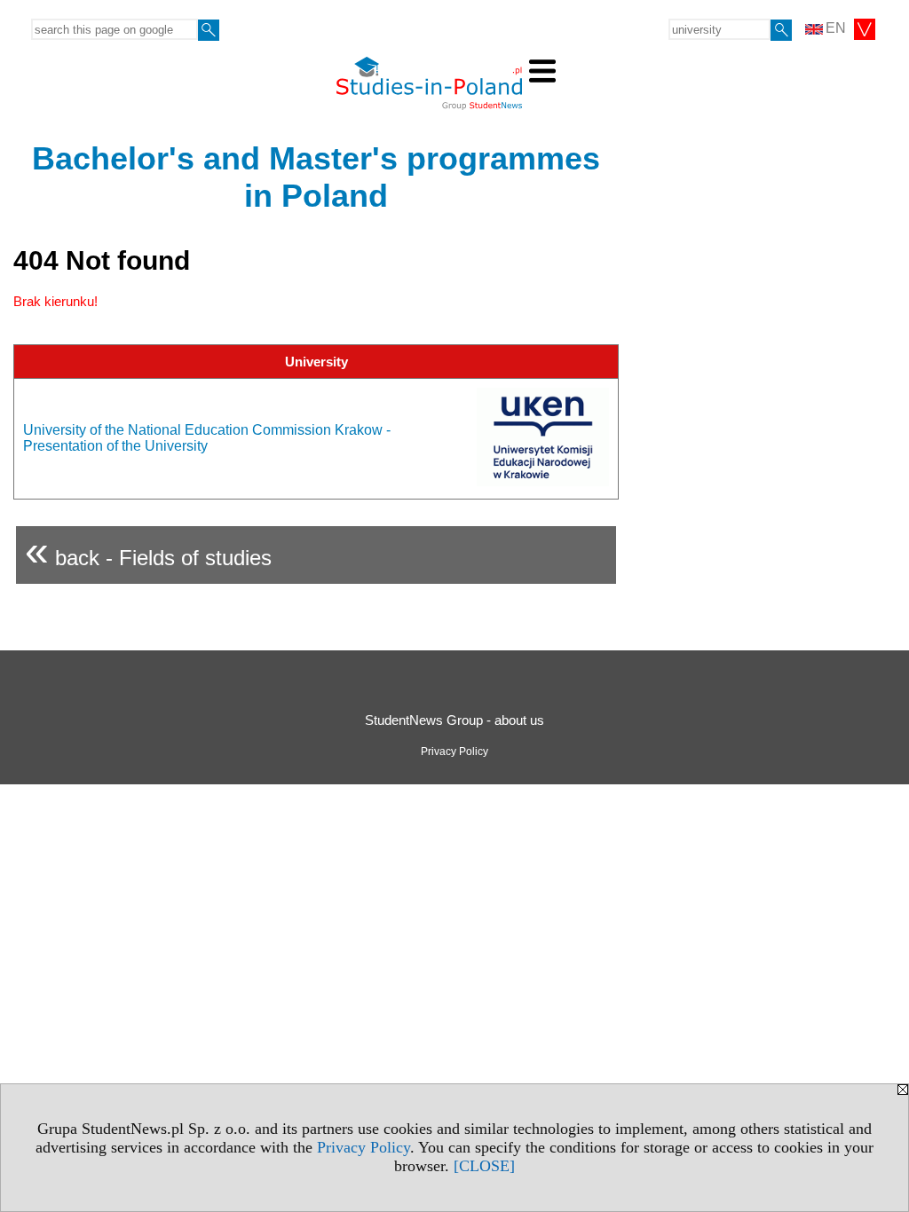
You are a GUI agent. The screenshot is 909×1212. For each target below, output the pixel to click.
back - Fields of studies (148, 550)
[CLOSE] (484, 1166)
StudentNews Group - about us (454, 720)
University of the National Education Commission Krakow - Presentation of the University (207, 437)
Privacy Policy (363, 1147)
